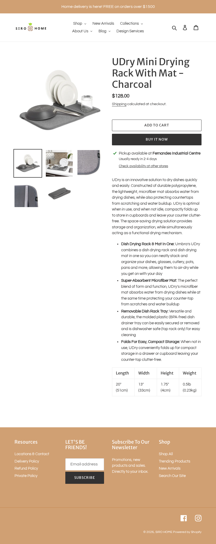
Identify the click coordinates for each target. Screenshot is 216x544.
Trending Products (174, 461)
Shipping (119, 104)
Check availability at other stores (143, 166)
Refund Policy (26, 468)
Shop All (166, 454)
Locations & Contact (31, 454)
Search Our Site (172, 476)
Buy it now (157, 139)
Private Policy (25, 476)
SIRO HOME (163, 532)
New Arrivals (169, 468)
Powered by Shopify (187, 532)
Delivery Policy (26, 461)
